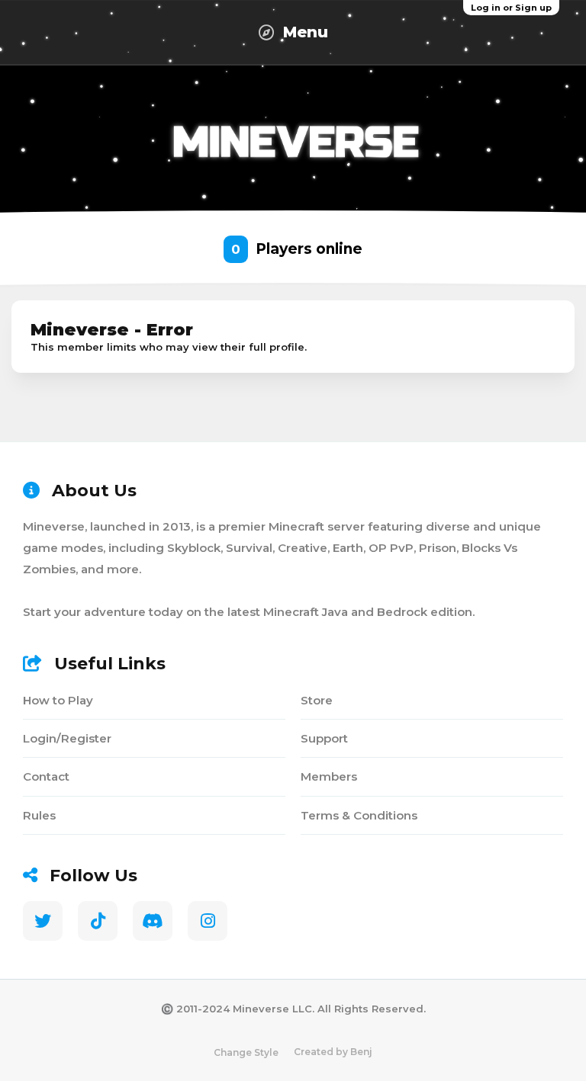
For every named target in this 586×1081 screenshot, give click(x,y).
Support (324, 738)
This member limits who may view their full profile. (169, 347)
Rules (39, 815)
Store (317, 700)
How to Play (58, 700)
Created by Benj (333, 1051)
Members (329, 776)
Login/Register (67, 738)
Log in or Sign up (511, 7)
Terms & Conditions (359, 815)
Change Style (246, 1052)
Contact (46, 776)
